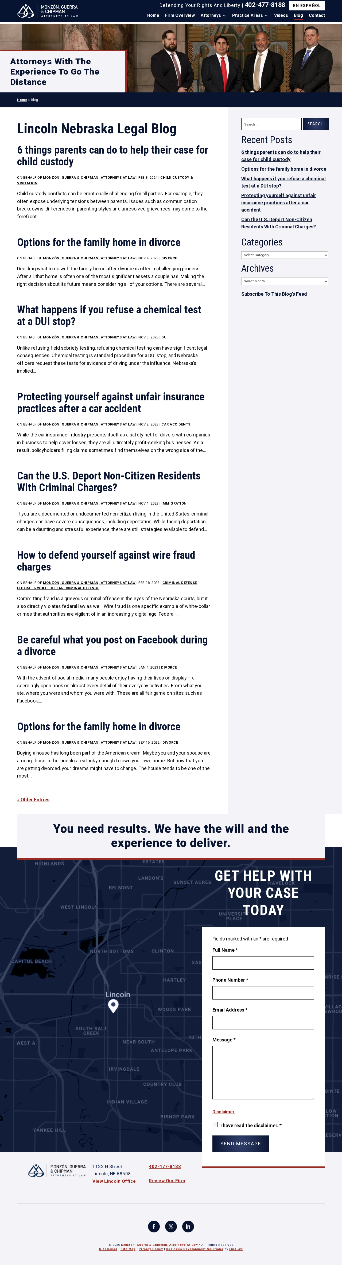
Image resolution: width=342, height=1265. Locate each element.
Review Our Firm (167, 1180)
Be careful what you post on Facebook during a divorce (112, 646)
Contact (317, 16)
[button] (336, 1226)
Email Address (229, 1010)
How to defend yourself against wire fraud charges (106, 561)
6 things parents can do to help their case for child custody (112, 156)
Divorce (169, 258)
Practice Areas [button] (247, 16)
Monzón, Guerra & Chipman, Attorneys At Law (89, 177)
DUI (164, 337)
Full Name (225, 950)
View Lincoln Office (114, 1181)
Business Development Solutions (194, 1249)
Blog (298, 16)
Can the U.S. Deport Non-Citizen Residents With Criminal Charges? (109, 482)
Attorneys (211, 16)
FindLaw (236, 1249)
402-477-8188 (265, 5)
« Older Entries (33, 799)
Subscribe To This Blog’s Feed (274, 294)
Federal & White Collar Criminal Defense (58, 588)
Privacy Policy (151, 1249)
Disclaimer (223, 1111)
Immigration (174, 503)
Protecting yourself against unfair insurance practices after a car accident (111, 403)
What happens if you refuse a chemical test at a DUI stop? (109, 315)
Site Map (128, 1249)
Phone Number (230, 980)
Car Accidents (176, 424)
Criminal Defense (179, 583)
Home (153, 16)
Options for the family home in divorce (99, 242)
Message (224, 1040)
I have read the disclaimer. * (251, 1125)
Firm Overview (180, 16)
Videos (281, 16)
